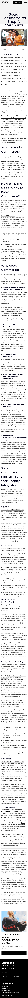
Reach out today (10, 896)
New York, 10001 (5, 988)
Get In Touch (17, 2)
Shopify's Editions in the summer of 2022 (12, 811)
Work (3, 977)
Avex (21, 892)
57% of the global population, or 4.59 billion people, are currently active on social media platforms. (13, 127)
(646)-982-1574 (5, 990)
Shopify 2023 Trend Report (8, 216)
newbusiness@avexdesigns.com (10, 992)
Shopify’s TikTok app (9, 567)
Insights (17, 976)
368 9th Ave (4, 986)
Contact (4, 976)
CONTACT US (14, 953)
